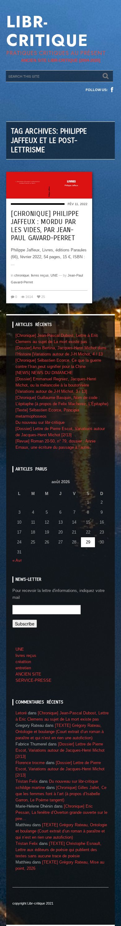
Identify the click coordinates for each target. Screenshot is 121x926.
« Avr (17, 560)
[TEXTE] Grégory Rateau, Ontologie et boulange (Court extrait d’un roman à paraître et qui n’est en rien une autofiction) (60, 731)
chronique (21, 275)
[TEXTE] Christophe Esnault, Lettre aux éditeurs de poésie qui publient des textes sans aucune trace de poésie (58, 849)
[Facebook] (112, 90)
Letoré (21, 713)
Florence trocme (30, 762)
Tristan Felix (27, 781)
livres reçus (40, 275)
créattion (23, 661)
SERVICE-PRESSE (34, 680)
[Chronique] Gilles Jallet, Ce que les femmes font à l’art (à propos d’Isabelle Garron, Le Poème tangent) (61, 793)
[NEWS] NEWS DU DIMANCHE (44, 372)
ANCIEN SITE (28, 674)
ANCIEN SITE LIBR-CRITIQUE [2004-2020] (60, 60)
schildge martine (30, 787)
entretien (23, 668)
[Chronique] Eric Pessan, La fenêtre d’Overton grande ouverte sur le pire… (61, 812)
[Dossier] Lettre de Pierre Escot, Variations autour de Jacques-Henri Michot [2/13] (60, 750)
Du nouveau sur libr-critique (40, 422)
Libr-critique (47, 31)
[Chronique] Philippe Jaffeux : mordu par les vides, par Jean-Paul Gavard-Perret (45, 226)
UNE (54, 275)
